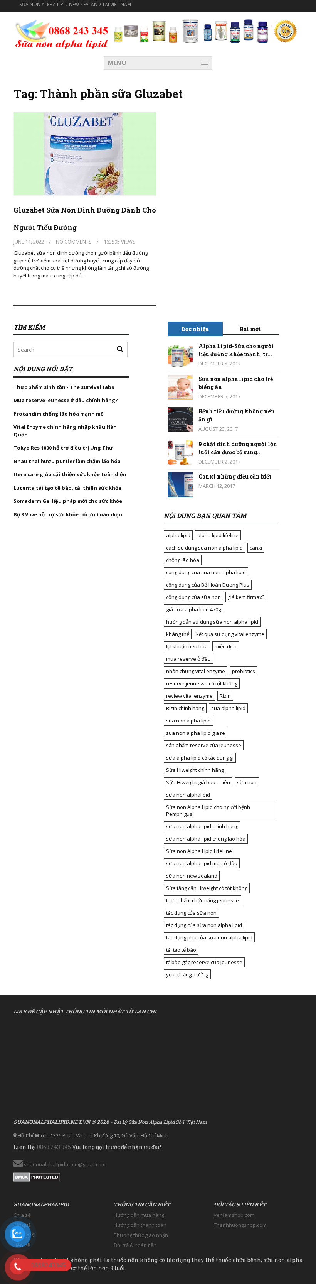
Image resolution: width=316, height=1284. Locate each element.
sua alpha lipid (228, 708)
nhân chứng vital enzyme (195, 671)
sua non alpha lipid (188, 720)
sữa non (247, 782)
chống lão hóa (182, 560)
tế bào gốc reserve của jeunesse (204, 962)
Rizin (225, 695)
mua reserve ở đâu (188, 658)
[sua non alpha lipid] (61, 33)
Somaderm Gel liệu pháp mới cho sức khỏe (67, 500)
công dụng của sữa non (193, 597)
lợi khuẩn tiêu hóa (187, 646)
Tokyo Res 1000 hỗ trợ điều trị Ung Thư (63, 447)
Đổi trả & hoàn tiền (135, 1245)
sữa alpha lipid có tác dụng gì (200, 757)
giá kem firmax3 (246, 597)
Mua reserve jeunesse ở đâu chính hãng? (65, 400)
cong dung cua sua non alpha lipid (206, 572)
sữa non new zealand (191, 875)
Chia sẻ (21, 1214)
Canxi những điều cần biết (234, 476)
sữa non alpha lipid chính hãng (202, 826)
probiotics (243, 671)
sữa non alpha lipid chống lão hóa (205, 838)
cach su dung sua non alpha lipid (204, 547)
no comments (74, 241)
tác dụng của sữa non (191, 912)
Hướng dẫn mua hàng (139, 1214)
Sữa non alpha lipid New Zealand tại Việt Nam (75, 4)
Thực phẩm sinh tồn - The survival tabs (63, 387)
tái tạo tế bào (181, 949)
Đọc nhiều (195, 329)
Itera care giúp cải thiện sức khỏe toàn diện (69, 474)
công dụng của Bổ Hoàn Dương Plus (207, 584)
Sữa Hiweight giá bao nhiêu (198, 782)
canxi (256, 547)
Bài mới (250, 329)
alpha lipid (178, 535)
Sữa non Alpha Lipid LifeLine (199, 851)
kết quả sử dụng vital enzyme (230, 634)
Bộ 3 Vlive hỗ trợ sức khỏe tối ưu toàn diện (68, 514)
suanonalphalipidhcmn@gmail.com (64, 1164)
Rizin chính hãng (185, 708)
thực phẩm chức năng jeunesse (202, 900)
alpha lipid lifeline (218, 535)
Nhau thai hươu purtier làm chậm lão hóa (67, 461)
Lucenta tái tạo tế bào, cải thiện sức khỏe (67, 487)
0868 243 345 (54, 1146)
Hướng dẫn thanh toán (140, 1224)
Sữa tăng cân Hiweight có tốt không (206, 888)
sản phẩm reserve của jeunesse (203, 745)
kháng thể (177, 634)
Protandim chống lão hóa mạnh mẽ (58, 413)
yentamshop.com (234, 1214)
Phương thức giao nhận (141, 1235)
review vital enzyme (189, 695)
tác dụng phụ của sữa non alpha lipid (209, 937)
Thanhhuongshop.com (240, 1224)
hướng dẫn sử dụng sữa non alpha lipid (212, 621)
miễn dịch (226, 646)
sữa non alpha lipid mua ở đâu (201, 863)
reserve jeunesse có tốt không (201, 683)
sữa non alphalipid (188, 794)
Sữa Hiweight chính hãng (195, 769)
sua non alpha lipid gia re (195, 732)
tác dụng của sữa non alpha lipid (204, 925)
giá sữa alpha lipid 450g (193, 609)
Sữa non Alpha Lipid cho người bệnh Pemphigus (208, 810)
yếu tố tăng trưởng (187, 974)
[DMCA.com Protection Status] (36, 1175)
